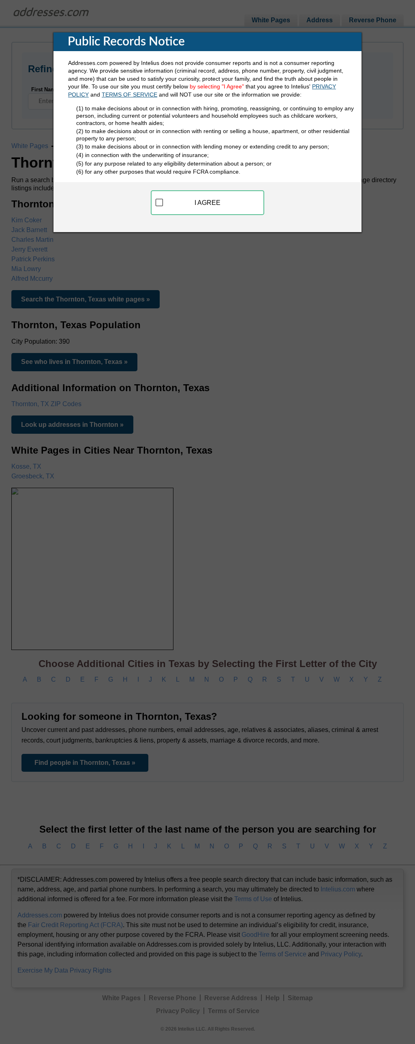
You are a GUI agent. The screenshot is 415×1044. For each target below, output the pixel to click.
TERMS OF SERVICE (129, 94)
